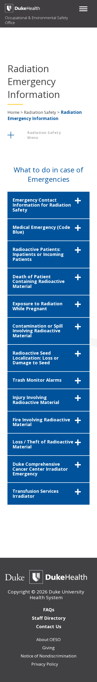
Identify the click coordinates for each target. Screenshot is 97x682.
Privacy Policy (44, 664)
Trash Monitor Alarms (36, 380)
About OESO (48, 639)
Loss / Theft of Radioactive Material (42, 444)
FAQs (48, 610)
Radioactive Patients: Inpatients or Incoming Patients (38, 254)
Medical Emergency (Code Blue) (41, 229)
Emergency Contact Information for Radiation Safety (41, 205)
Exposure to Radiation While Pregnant (37, 306)
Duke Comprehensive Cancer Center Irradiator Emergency (40, 469)
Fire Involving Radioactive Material (41, 422)
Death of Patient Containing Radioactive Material (38, 281)
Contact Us (48, 626)
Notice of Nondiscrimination (48, 656)
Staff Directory (48, 618)
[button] (83, 8)
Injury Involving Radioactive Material (35, 399)
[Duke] (14, 577)
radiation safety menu (44, 135)
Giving (48, 648)
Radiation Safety (40, 112)
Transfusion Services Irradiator (35, 493)
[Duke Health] (58, 577)
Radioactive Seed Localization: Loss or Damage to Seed (35, 358)
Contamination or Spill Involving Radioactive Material (37, 331)
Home (13, 112)
